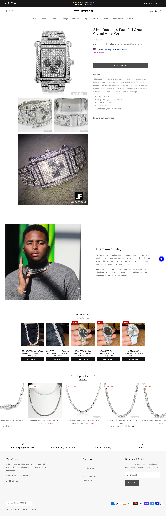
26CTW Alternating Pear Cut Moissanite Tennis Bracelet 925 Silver (57, 353)
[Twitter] (5, 3)
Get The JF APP (89, 468)
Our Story (86, 464)
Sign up (132, 483)
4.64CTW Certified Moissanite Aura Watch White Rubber (133, 353)
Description (98, 75)
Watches (95, 19)
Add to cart (32, 359)
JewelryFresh (16, 509)
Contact (130, 19)
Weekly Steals (118, 19)
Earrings (65, 19)
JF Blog (85, 472)
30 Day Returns (89, 476)
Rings (85, 19)
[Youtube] (15, 3)
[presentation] (18, 337)
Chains (43, 19)
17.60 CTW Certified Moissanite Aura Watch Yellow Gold (83, 353)
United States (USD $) (151, 3)
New (34, 19)
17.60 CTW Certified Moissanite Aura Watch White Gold (108, 353)
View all (83, 380)
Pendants (53, 19)
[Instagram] (12, 3)
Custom (105, 19)
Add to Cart (121, 66)
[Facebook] (8, 3)
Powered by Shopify (29, 509)
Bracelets (75, 19)
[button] (161, 259)
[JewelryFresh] (83, 11)
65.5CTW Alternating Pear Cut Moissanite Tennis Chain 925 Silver (32, 353)
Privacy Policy (88, 480)
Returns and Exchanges (103, 118)
